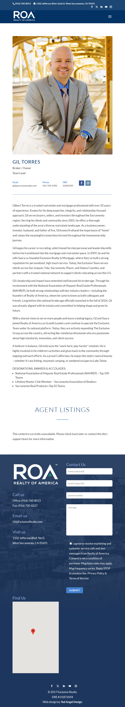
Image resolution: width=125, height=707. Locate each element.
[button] (33, 633)
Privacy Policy (96, 573)
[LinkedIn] (101, 7)
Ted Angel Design (71, 702)
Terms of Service (79, 578)
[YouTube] (106, 7)
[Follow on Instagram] (88, 183)
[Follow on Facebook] (81, 183)
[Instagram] (111, 7)
